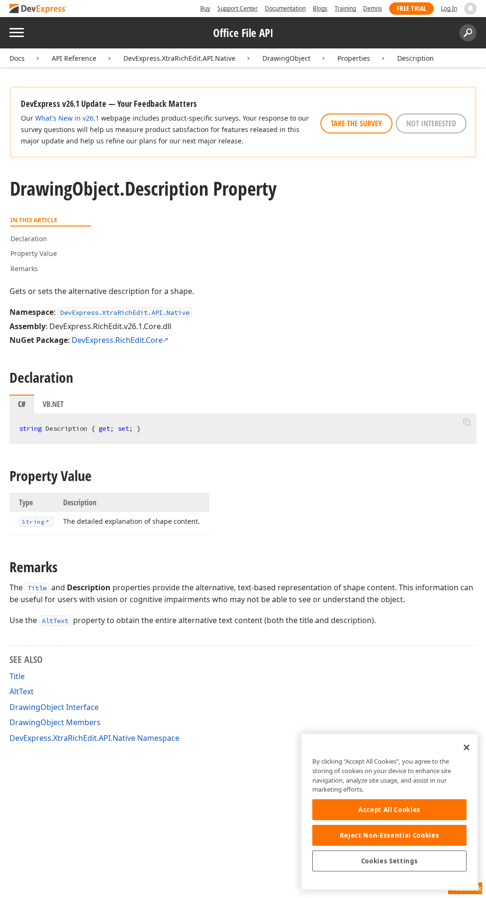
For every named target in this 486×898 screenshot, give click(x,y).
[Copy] (466, 421)
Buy (205, 8)
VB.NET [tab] (53, 404)
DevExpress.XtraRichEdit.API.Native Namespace (94, 738)
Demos (372, 8)
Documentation (285, 8)
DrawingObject (286, 58)
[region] (389, 811)
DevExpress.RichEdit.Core (117, 340)
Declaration (28, 238)
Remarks (24, 268)
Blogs (320, 8)
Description (415, 58)
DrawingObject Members (55, 722)
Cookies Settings (389, 861)
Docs (17, 58)
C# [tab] (22, 404)
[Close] (466, 747)
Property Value (33, 253)
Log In (449, 8)
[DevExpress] (38, 9)
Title (37, 588)
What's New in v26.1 (67, 118)
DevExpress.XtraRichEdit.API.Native (179, 58)
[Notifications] (470, 8)
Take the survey (356, 123)
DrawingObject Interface (54, 707)
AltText (55, 620)
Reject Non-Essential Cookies (389, 835)
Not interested (431, 123)
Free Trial (411, 8)
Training (345, 8)
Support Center (237, 8)
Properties (353, 58)
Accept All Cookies (389, 809)
